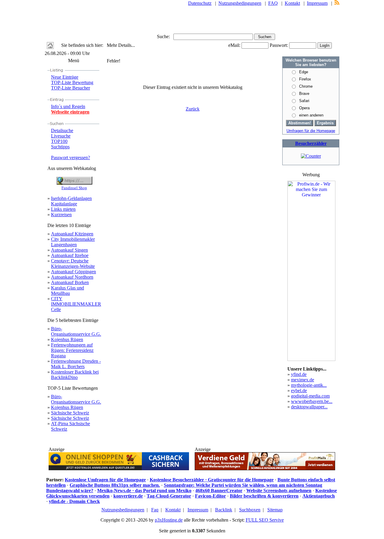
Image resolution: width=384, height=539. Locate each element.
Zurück (193, 108)
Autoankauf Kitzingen (72, 233)
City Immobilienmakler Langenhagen (73, 242)
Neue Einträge (64, 77)
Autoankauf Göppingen (73, 271)
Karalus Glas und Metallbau (67, 290)
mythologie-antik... (309, 385)
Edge (303, 72)
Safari (304, 100)
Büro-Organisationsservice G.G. (76, 331)
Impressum (317, 3)
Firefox (305, 79)
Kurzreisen (61, 214)
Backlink (223, 509)
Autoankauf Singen (69, 250)
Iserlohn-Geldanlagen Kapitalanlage (71, 201)
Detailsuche (62, 130)
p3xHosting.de (169, 519)
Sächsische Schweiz (70, 412)
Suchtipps (60, 146)
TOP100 (59, 141)
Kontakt (292, 3)
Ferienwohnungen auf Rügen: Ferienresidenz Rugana (72, 350)
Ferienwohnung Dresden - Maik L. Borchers (76, 364)
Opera (304, 108)
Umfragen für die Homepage (310, 131)
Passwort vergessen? (70, 157)
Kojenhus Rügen (67, 339)
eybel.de (299, 390)
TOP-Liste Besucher (70, 87)
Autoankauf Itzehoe (69, 255)
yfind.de (299, 374)
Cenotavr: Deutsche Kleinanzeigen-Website (73, 263)
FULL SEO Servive (265, 519)
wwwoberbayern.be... (311, 401)
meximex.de (302, 379)
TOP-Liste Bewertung (72, 82)
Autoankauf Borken (70, 282)
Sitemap (275, 509)
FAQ (273, 3)
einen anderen (311, 115)
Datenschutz (200, 3)
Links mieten (63, 209)
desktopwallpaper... (309, 406)
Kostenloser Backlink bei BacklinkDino (75, 374)
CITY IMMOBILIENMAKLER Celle (76, 304)
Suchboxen (249, 509)
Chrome (306, 86)
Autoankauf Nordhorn (72, 277)
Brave (304, 93)
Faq (154, 509)
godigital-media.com (310, 395)
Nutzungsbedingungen (239, 3)
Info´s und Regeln (68, 106)
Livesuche (60, 135)
